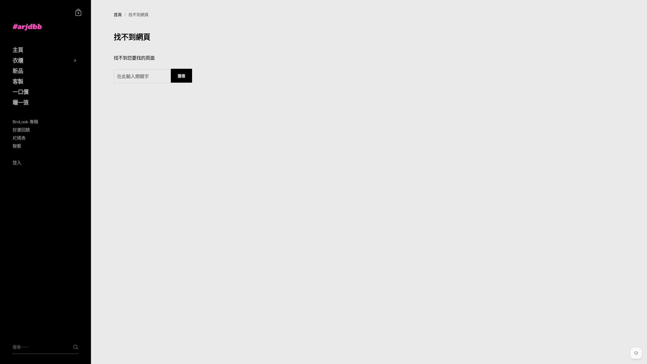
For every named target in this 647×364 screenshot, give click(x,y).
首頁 (118, 15)
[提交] (75, 347)
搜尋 (181, 76)
